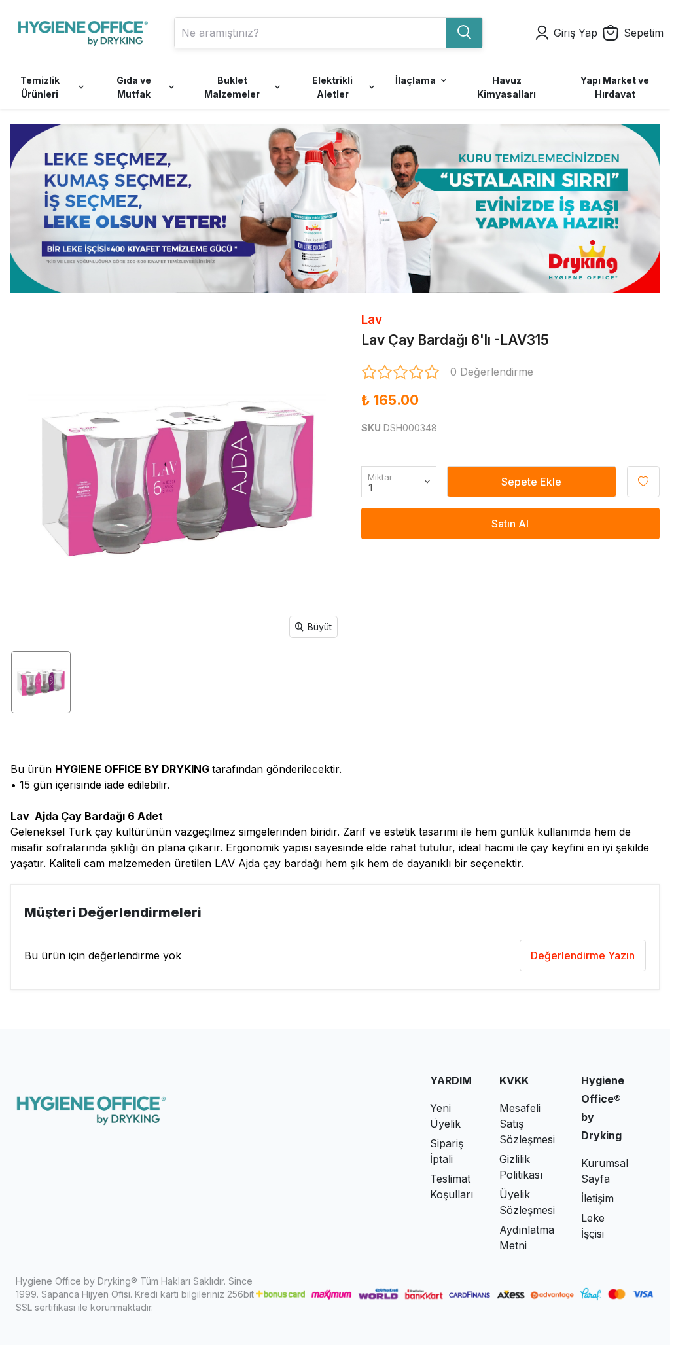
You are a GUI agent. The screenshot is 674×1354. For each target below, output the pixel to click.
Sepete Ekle (531, 481)
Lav (371, 319)
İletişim (597, 1198)
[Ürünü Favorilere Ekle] (643, 481)
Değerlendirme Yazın (583, 955)
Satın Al (510, 523)
